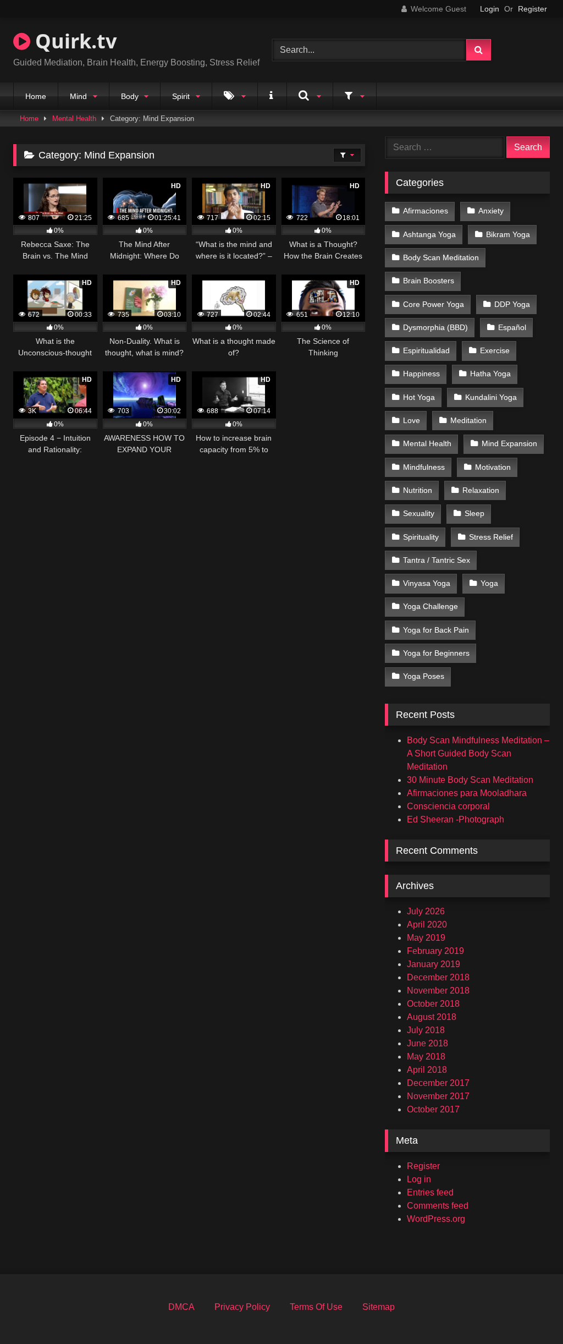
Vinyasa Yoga (426, 583)
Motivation (493, 467)
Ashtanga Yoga (429, 234)
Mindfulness (424, 467)
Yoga (489, 583)
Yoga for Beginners (436, 653)
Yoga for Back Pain (436, 630)
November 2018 (438, 990)
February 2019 (435, 951)
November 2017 (438, 1096)
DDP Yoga (512, 304)
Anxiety (491, 210)
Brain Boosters (428, 280)
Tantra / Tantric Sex (436, 560)
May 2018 (426, 1056)
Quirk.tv (73, 41)
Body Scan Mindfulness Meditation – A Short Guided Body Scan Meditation (478, 753)
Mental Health (74, 118)
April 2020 (427, 924)
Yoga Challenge (430, 606)
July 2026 (426, 911)
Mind (78, 96)
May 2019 (426, 937)
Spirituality (421, 537)
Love (411, 420)
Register (532, 8)
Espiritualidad (426, 350)
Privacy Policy (242, 1307)
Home (35, 96)
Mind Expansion (509, 443)
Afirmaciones (425, 210)
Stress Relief (491, 537)
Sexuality (418, 513)
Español (512, 327)
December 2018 (438, 977)
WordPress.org (436, 1219)
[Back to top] (529, 1311)
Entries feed (430, 1192)
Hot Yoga (419, 397)
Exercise (495, 350)
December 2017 (438, 1083)
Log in (419, 1179)
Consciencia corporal (448, 806)
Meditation (468, 420)
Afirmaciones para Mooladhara (467, 793)
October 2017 (433, 1109)
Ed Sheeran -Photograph (455, 819)
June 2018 (427, 1043)
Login (489, 8)
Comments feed (437, 1205)
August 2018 (431, 1017)
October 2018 (433, 1003)
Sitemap (378, 1307)
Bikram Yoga (508, 234)
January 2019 (433, 964)
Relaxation (480, 490)
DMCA (181, 1307)
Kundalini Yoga (491, 397)
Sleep (474, 513)
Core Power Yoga (433, 304)
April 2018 (427, 1069)
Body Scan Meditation (441, 257)
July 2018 (426, 1030)
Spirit (181, 96)
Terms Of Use (316, 1307)
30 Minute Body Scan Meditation (470, 780)
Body (130, 96)
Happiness (421, 373)
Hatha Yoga (490, 373)
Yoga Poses (423, 676)
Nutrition (417, 490)
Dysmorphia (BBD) (435, 327)
